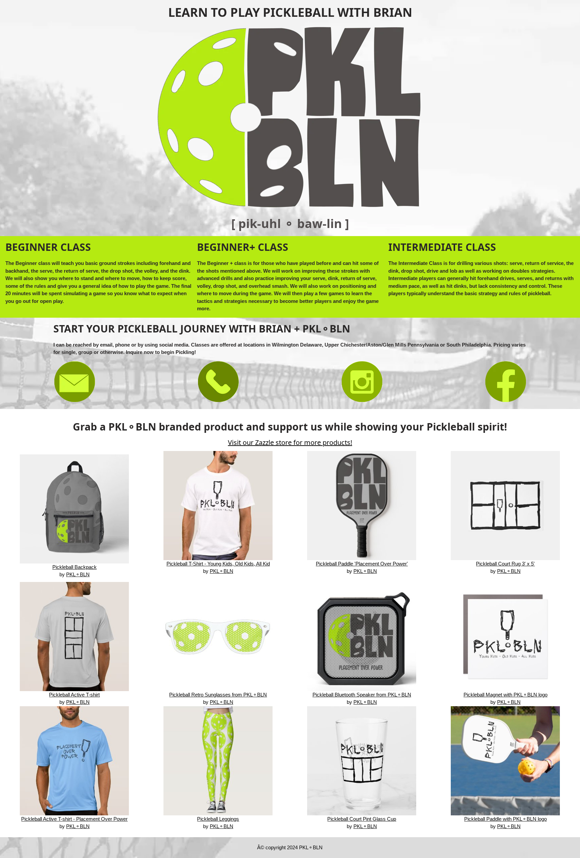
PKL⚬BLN (78, 574)
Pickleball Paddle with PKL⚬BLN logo (505, 819)
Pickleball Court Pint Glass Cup (361, 819)
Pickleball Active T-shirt (74, 694)
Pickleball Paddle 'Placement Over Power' (362, 564)
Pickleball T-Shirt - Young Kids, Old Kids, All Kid (218, 564)
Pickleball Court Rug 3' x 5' (505, 564)
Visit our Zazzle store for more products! (290, 442)
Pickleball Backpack (74, 567)
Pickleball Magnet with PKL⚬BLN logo (505, 694)
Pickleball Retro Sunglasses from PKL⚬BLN (218, 694)
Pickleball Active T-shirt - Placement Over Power (74, 819)
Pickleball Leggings (218, 819)
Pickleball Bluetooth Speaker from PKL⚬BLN (361, 694)
